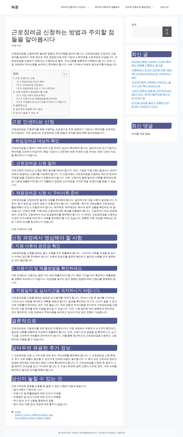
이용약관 (121, 432)
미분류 (18, 412)
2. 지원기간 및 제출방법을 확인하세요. (39, 98)
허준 (15, 7)
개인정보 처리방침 (106, 432)
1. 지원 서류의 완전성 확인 (32, 95)
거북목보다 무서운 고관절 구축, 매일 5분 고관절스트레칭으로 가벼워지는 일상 (152, 74)
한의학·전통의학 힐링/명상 (138, 7)
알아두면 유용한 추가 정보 (29, 109)
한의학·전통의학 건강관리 (73, 7)
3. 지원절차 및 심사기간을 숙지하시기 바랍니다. (44, 102)
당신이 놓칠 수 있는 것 (27, 112)
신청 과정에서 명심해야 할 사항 (32, 91)
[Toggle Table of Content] (63, 74)
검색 (134, 24)
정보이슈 (164, 7)
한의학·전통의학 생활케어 (107, 7)
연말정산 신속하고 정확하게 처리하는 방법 (34, 415)
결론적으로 (21, 105)
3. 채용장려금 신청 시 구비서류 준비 (37, 88)
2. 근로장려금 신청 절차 (31, 85)
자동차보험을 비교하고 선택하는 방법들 (32, 418)
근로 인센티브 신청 (25, 78)
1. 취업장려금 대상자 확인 (32, 81)
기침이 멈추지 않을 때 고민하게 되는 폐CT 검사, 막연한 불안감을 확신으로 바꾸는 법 (152, 94)
